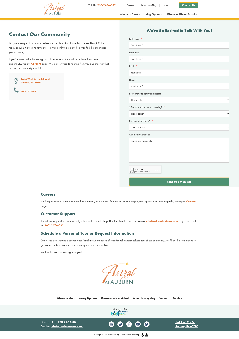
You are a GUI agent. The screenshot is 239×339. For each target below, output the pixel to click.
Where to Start (129, 14)
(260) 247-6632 (53, 225)
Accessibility (125, 334)
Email (133, 66)
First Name (135, 38)
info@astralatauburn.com (162, 221)
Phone (133, 79)
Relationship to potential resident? (146, 93)
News (165, 5)
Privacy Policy (113, 334)
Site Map (135, 334)
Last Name (135, 52)
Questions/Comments (139, 134)
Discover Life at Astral (181, 14)
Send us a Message (179, 181)
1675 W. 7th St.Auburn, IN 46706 (186, 324)
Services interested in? (141, 120)
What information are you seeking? (147, 107)
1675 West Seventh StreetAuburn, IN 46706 (35, 80)
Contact (178, 298)
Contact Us (188, 5)
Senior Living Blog (148, 5)
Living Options (153, 14)
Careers (130, 5)
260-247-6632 (106, 5)
